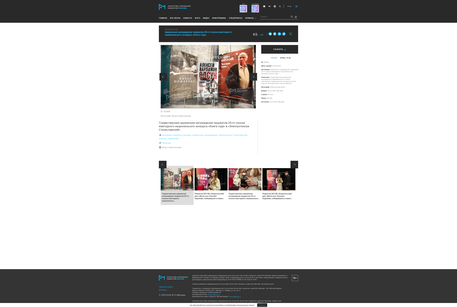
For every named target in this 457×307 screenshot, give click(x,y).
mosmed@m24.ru (214, 294)
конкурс (163, 138)
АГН (243, 4)
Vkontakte (269, 6)
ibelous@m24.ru (235, 296)
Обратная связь (166, 286)
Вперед (253, 77)
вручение (167, 135)
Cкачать (274, 58)
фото (197, 18)
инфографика (219, 18)
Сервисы (249, 18)
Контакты (163, 290)
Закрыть (290, 33)
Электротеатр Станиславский (233, 135)
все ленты (175, 18)
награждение (211, 135)
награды (187, 135)
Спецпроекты (235, 18)
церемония (173, 138)
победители (198, 135)
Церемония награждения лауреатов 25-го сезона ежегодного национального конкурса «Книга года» (198, 33)
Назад (163, 77)
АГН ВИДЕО (255, 4)
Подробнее (177, 185)
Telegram (274, 6)
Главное (163, 18)
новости (187, 18)
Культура (166, 143)
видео (206, 18)
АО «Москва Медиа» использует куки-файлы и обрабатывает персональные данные (222, 305)
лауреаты (177, 135)
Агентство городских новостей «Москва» (179, 7)
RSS (280, 6)
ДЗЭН (264, 6)
